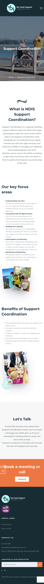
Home (11, 77)
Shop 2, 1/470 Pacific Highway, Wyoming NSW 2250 (20, 551)
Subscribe (39, 564)
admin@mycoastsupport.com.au (13, 547)
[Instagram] (5, 570)
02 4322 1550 (6, 544)
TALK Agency (34, 577)
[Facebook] (2, 570)
